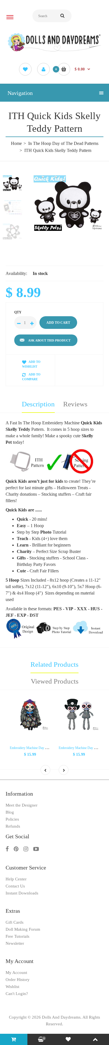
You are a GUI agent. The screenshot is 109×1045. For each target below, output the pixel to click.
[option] (68, 203)
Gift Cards (14, 922)
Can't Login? (17, 993)
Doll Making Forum (23, 929)
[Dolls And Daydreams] (54, 51)
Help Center (16, 879)
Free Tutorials (17, 936)
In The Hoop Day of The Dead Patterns (63, 143)
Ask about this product (49, 340)
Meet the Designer (21, 805)
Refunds (13, 826)
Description (38, 404)
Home (16, 143)
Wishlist (12, 986)
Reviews (75, 404)
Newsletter (15, 943)
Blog (10, 812)
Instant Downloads (22, 893)
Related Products (54, 664)
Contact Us (15, 886)
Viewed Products (55, 681)
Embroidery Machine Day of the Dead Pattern (40, 748)
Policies (12, 819)
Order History (18, 979)
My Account (16, 972)
